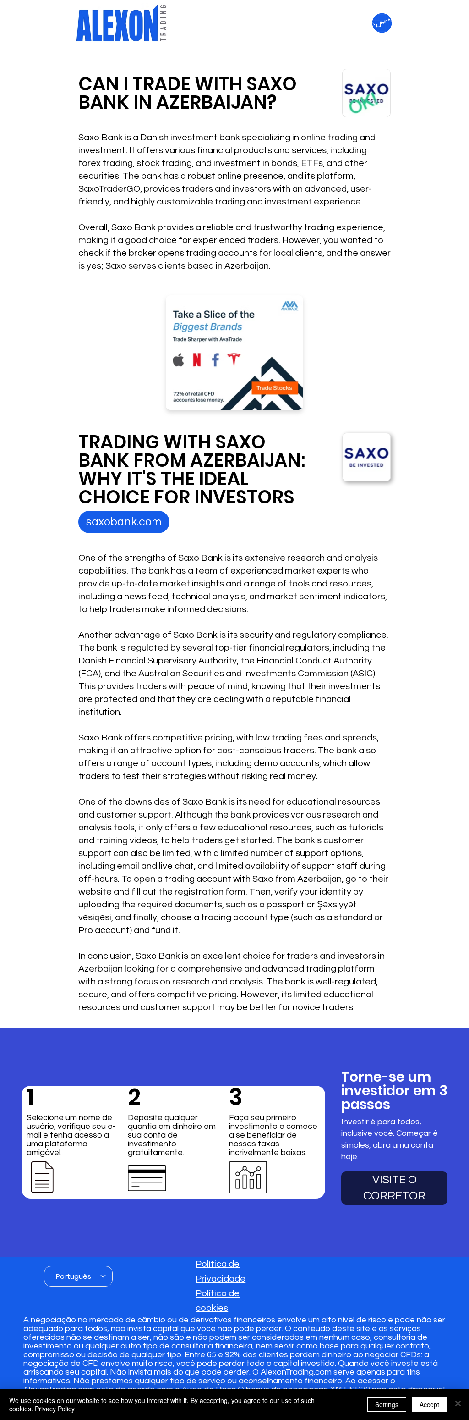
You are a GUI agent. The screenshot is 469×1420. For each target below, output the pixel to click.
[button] (123, 522)
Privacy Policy (55, 1408)
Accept (429, 1404)
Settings (386, 1404)
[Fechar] (458, 1404)
